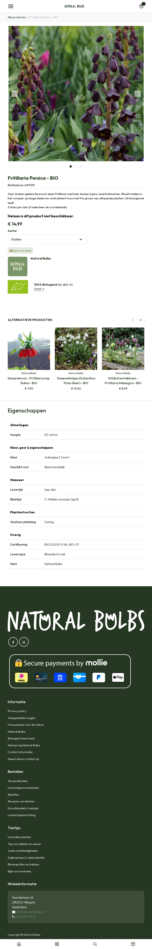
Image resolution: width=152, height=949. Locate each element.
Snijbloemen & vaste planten (26, 857)
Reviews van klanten (21, 801)
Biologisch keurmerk (21, 738)
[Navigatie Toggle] (11, 6)
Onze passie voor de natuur (26, 725)
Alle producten (17, 17)
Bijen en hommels (19, 871)
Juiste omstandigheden (23, 851)
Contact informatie (20, 752)
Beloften (13, 794)
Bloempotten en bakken (23, 864)
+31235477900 (25, 916)
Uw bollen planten (19, 837)
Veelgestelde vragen (21, 718)
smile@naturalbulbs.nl (30, 912)
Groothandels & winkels (23, 808)
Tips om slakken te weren (24, 844)
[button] (14, 94)
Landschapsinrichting (22, 815)
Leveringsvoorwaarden (23, 788)
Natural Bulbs (16, 731)
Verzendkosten (18, 781)
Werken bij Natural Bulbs (24, 745)
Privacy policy (17, 711)
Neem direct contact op (23, 759)
